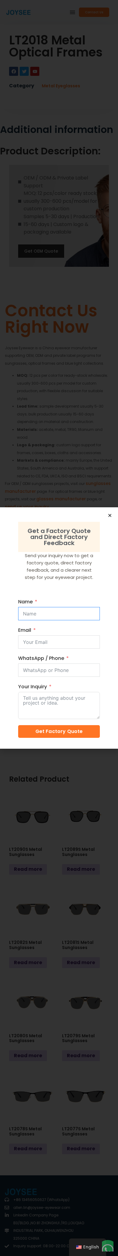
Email (24, 630)
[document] (59, 628)
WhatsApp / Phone (41, 658)
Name (25, 601)
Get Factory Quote (59, 731)
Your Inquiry (32, 686)
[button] (110, 515)
